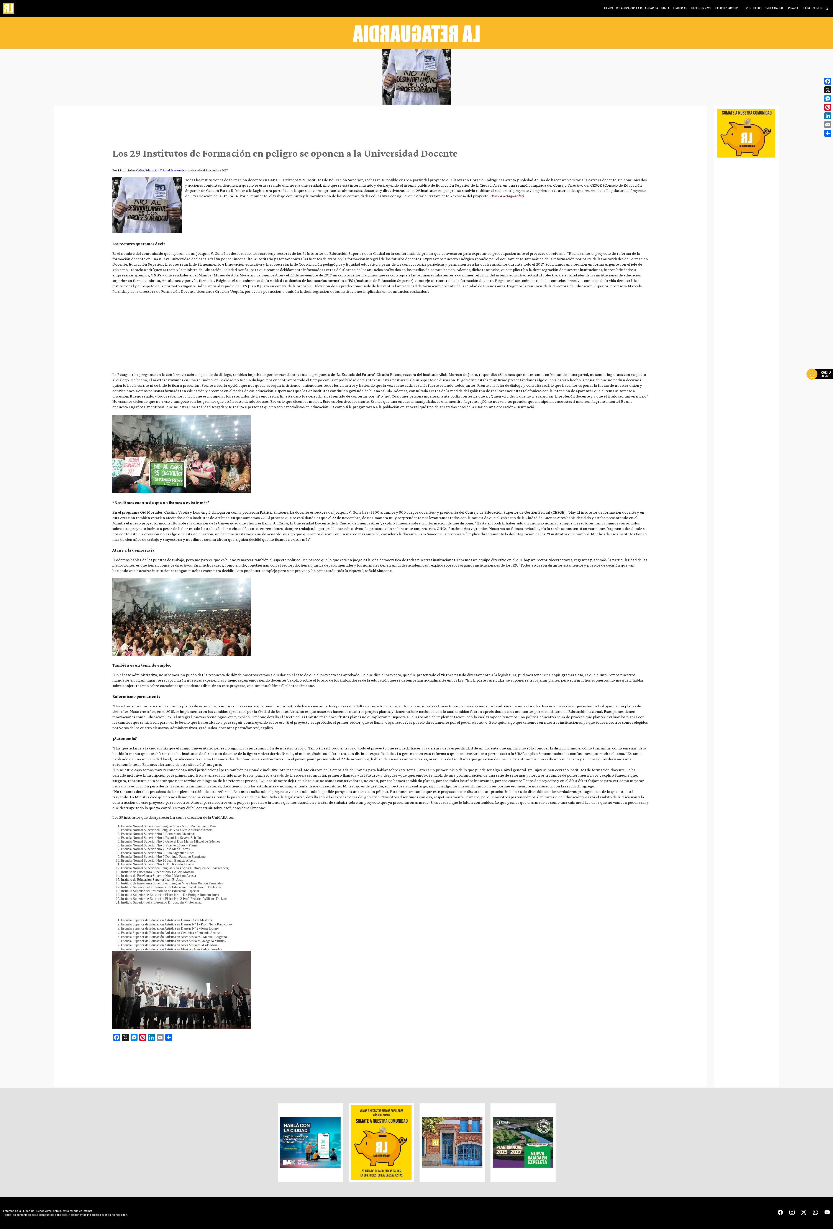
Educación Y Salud (157, 170)
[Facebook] (827, 81)
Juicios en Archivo (727, 8)
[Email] (827, 124)
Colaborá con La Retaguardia (637, 8)
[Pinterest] (827, 107)
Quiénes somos (812, 8)
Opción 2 (821, 383)
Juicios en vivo (700, 8)
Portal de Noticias (674, 8)
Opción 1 (821, 381)
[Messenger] (827, 98)
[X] (827, 89)
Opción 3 (821, 384)
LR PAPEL (793, 8)
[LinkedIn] (827, 116)
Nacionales (178, 170)
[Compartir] (827, 133)
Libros (608, 8)
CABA (140, 170)
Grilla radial (774, 8)
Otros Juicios (752, 8)
